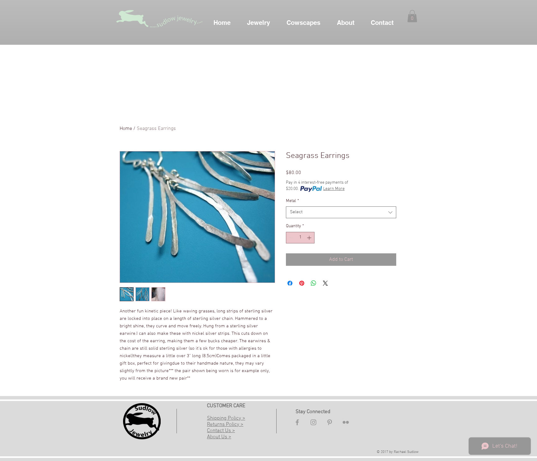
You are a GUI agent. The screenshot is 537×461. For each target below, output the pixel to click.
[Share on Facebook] (290, 283)
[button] (412, 16)
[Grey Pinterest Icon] (329, 422)
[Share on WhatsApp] (313, 283)
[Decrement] (291, 237)
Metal (292, 201)
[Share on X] (325, 283)
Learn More (334, 188)
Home (126, 129)
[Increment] (310, 237)
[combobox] (341, 212)
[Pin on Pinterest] (301, 283)
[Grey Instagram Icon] (313, 422)
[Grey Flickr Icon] (346, 422)
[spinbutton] (300, 237)
